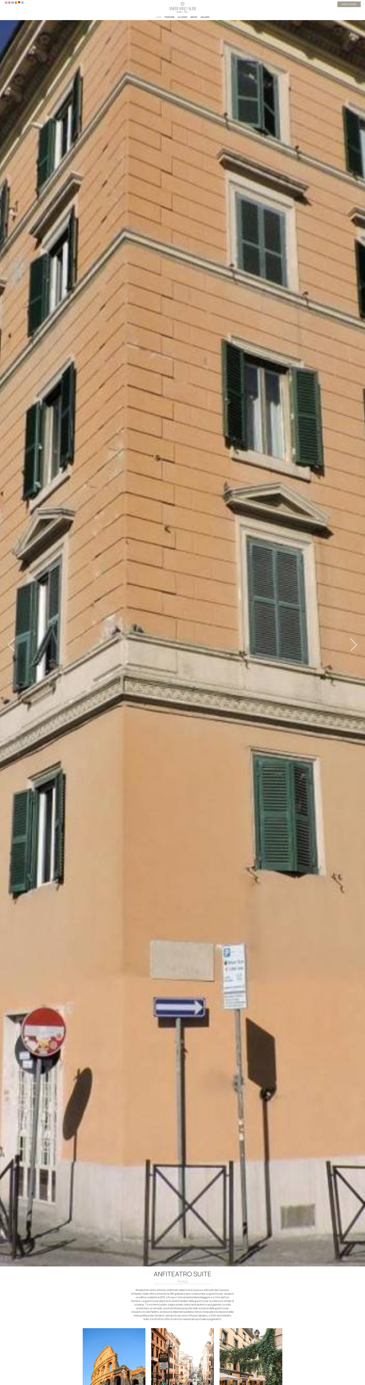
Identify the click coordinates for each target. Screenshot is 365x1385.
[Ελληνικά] (22, 2)
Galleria (205, 17)
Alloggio (182, 17)
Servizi (193, 17)
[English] (9, 2)
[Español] (16, 2)
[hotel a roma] (182, 7)
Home (158, 17)
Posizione (170, 17)
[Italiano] (6, 2)
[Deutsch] (19, 2)
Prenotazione (349, 4)
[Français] (13, 2)
